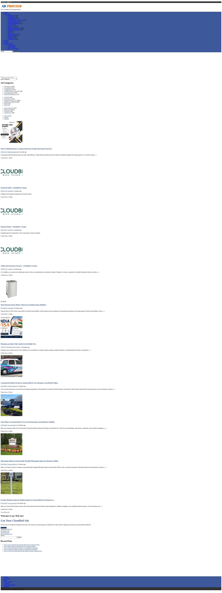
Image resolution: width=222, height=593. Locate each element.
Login (18, 2)
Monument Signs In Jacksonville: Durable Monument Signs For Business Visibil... (30, 461)
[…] (95, 155)
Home (6, 12)
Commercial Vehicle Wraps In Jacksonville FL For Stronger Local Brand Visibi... (29, 383)
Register (13, 2)
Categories (7, 14)
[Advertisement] (111, 64)
